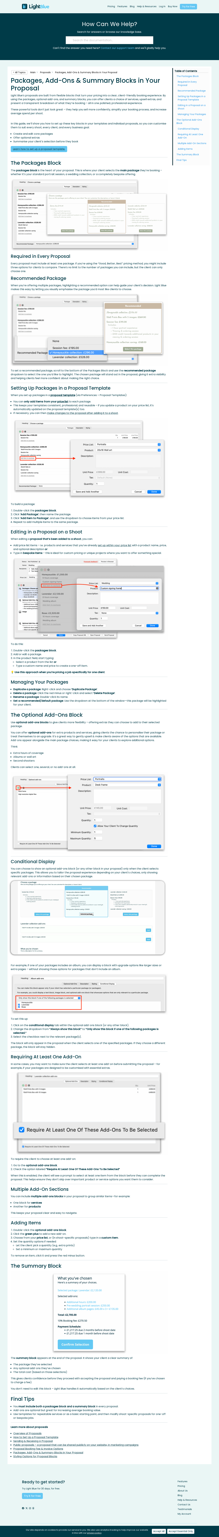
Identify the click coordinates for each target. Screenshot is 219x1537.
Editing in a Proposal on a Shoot (192, 107)
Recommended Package (192, 90)
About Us (183, 1490)
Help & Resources (146, 6)
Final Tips (182, 160)
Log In (162, 6)
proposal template (63, 395)
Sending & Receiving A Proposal (33, 1441)
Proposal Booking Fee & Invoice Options (38, 1449)
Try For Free (188, 6)
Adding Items (185, 148)
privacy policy (94, 1533)
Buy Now (172, 6)
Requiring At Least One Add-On (190, 136)
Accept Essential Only (181, 1531)
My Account (184, 1513)
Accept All (158, 1531)
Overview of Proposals (27, 1433)
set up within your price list (114, 545)
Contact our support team (117, 48)
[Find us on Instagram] (30, 1508)
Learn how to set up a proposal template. (39, 149)
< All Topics (19, 72)
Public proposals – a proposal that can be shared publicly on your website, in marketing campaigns (76, 1445)
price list (62, 401)
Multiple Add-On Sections (192, 143)
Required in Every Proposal (187, 83)
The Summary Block (188, 154)
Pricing (111, 6)
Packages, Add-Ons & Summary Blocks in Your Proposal (48, 1452)
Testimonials (185, 1509)
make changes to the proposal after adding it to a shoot (82, 413)
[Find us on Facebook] (23, 1508)
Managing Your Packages (192, 114)
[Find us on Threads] (33, 1508)
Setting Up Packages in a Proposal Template (191, 98)
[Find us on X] (26, 1508)
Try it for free (32, 1496)
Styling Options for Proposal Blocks (35, 1456)
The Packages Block (188, 76)
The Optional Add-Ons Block (189, 121)
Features (122, 6)
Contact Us (184, 1504)
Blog (132, 6)
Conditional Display (188, 128)
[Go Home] (35, 6)
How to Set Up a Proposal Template (35, 1437)
